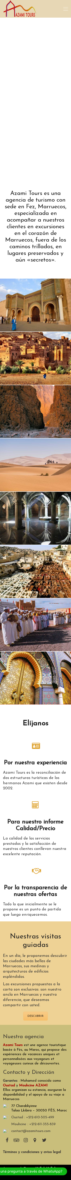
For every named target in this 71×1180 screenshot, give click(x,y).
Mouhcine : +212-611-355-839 (33, 1124)
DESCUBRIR (35, 1016)
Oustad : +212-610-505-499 (32, 1117)
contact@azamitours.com (30, 1131)
